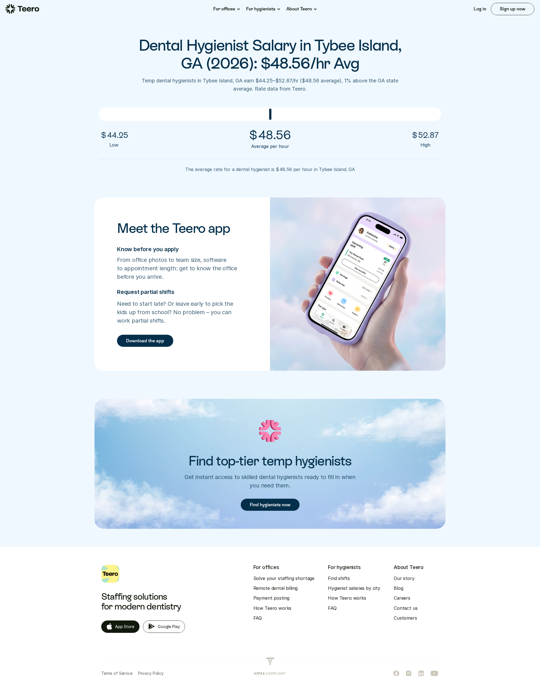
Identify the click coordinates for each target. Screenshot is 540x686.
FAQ (257, 618)
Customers (405, 618)
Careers (402, 598)
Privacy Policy (151, 673)
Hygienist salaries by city (354, 588)
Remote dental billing (275, 588)
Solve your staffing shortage (284, 578)
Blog (398, 588)
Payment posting (271, 598)
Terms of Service (116, 673)
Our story (404, 578)
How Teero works (272, 608)
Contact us (405, 608)
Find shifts (339, 578)
